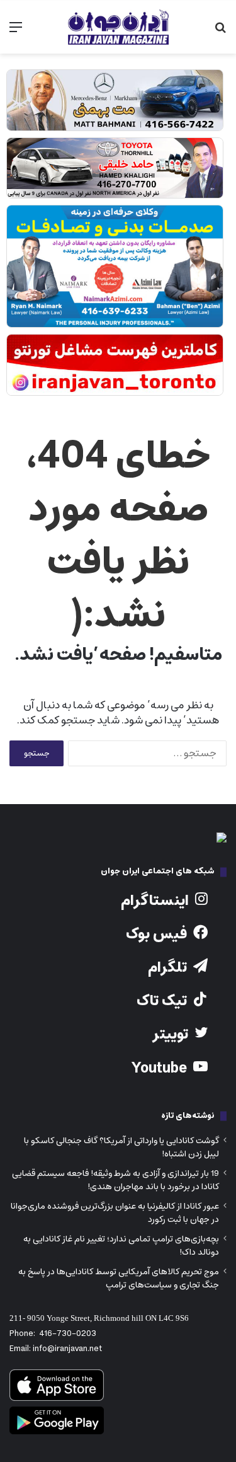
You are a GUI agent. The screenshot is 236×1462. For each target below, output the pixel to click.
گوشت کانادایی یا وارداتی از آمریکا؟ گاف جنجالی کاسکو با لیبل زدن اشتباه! (121, 1147)
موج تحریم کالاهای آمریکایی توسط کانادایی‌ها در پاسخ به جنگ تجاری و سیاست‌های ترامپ (118, 1278)
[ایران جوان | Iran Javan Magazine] (118, 27)
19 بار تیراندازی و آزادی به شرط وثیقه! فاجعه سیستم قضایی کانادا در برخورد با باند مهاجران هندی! (115, 1180)
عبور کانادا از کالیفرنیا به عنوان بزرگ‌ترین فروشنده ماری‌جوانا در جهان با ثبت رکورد (115, 1213)
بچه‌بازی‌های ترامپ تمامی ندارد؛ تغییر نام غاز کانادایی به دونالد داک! (121, 1245)
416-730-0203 (67, 1334)
